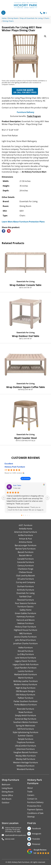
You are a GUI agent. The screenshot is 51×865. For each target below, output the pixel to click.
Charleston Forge (25, 569)
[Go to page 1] (23, 515)
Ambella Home (25, 528)
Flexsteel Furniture (25, 600)
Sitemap (31, 817)
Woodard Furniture (25, 769)
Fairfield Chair (25, 596)
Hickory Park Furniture (15, 467)
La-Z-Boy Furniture (25, 654)
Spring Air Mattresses (25, 725)
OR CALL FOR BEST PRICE (25, 91)
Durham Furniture (25, 586)
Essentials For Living (26, 281)
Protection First (34, 806)
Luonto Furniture (25, 671)
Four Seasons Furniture (25, 603)
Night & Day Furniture (25, 688)
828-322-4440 (9, 839)
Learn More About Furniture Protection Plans (23, 221)
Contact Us (32, 799)
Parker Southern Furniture (25, 701)
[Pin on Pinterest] (9, 231)
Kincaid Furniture (25, 651)
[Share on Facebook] (3, 231)
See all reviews (25, 478)
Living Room (7, 788)
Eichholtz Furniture (25, 590)
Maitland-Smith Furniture (25, 674)
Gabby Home (25, 610)
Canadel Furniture (25, 559)
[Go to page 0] (21, 515)
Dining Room (7, 792)
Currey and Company (25, 582)
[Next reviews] (47, 498)
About (30, 788)
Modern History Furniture (25, 684)
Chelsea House (25, 572)
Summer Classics (25, 735)
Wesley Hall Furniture (25, 759)
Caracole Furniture (25, 562)
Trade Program (34, 116)
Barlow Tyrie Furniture (25, 549)
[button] (45, 36)
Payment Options (35, 809)
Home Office (7, 795)
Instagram (36, 833)
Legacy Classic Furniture (25, 661)
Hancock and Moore (25, 620)
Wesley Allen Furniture (26, 756)
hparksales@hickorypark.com (15, 835)
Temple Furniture (25, 739)
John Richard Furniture (25, 640)
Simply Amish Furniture (25, 715)
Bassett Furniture (25, 552)
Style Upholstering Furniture (25, 732)
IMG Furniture (25, 633)
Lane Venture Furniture (25, 658)
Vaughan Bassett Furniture (25, 752)
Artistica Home (25, 542)
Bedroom (6, 784)
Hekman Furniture (25, 623)
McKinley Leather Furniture (25, 681)
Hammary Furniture (25, 616)
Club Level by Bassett (25, 575)
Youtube (36, 839)
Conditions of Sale (35, 813)
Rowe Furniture (25, 712)
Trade (29, 791)
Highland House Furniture (25, 630)
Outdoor (5, 802)
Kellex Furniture (26, 647)
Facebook (36, 828)
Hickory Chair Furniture (25, 627)
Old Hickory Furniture (25, 694)
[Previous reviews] (4, 498)
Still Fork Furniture (25, 729)
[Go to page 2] (25, 515)
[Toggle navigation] (3, 13)
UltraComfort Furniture (25, 746)
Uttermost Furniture (25, 749)
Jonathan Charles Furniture (25, 643)
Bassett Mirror (25, 555)
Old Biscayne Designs (25, 691)
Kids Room (6, 799)
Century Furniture (26, 565)
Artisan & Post (25, 539)
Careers (30, 795)
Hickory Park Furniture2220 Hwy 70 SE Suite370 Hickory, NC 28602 (13, 830)
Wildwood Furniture (25, 766)
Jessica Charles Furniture (25, 637)
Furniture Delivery (25, 112)
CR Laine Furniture (25, 579)
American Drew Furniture (25, 532)
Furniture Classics (25, 606)
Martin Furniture (25, 678)
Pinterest (36, 844)
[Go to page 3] (27, 515)
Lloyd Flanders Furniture (25, 668)
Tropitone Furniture (25, 742)
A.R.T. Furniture (25, 525)
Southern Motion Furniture (25, 722)
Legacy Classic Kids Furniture (25, 664)
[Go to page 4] (29, 515)
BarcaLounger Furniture (25, 545)
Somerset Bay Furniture (25, 719)
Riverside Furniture (25, 709)
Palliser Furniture (25, 698)
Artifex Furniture (25, 535)
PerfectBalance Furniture (25, 704)
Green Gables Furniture (25, 613)
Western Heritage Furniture (25, 762)
